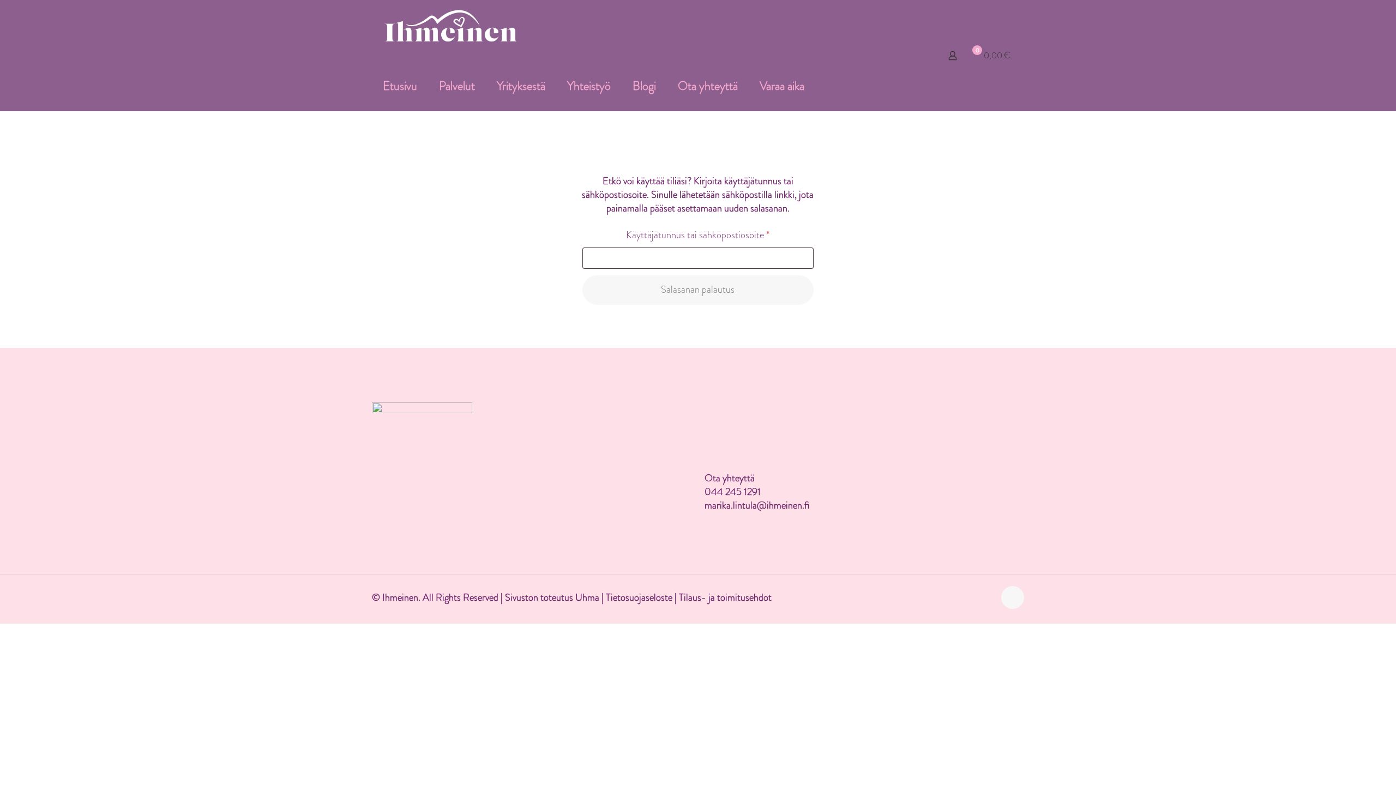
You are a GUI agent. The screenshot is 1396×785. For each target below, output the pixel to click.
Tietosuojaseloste (639, 597)
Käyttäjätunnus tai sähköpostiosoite (716, 234)
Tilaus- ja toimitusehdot (725, 597)
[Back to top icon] (1012, 597)
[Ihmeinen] (451, 24)
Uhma (588, 597)
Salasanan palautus (698, 289)
